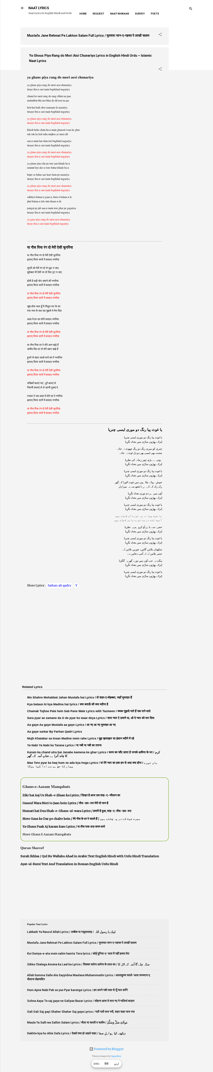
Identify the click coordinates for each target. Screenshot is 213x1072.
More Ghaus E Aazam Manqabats (46, 834)
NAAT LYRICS (38, 8)
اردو (116, 1064)
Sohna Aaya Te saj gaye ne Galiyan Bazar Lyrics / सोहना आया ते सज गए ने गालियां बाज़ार (80, 1001)
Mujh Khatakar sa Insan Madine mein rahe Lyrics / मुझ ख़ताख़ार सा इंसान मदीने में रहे (80, 738)
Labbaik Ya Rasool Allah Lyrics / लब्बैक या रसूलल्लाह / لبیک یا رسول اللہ (71, 932)
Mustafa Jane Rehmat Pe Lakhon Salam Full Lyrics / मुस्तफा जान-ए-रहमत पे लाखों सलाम (88, 35)
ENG (96, 1064)
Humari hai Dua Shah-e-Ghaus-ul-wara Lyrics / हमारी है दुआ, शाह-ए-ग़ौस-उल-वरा (76, 811)
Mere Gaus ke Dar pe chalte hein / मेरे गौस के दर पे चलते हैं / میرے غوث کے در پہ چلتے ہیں (81, 819)
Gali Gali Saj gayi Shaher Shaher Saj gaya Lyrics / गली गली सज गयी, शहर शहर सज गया (81, 1011)
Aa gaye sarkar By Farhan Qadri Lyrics (54, 731)
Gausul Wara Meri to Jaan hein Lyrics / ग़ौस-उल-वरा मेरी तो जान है (65, 803)
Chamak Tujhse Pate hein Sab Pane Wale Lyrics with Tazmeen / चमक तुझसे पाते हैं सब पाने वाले (88, 711)
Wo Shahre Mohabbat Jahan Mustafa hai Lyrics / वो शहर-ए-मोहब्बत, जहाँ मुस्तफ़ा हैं (79, 697)
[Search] (191, 9)
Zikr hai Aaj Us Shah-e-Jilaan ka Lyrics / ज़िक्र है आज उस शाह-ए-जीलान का (71, 795)
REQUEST (98, 13)
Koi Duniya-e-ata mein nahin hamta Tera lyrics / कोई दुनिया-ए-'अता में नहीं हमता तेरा (78, 953)
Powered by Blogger (108, 1049)
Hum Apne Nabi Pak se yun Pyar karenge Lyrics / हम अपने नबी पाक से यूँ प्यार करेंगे (77, 990)
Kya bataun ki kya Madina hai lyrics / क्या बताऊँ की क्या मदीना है (67, 704)
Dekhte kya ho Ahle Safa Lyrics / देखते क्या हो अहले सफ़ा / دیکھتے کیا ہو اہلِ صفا (76, 1033)
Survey (140, 13)
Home (83, 13)
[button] (160, 34)
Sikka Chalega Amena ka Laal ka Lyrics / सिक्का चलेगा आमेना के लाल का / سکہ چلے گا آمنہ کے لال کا (88, 964)
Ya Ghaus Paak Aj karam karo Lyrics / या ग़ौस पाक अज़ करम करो (63, 826)
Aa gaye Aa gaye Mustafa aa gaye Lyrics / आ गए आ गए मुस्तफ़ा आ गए (71, 724)
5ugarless (116, 1056)
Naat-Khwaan (119, 13)
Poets (155, 13)
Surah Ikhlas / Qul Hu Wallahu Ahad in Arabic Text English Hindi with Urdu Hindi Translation (89, 856)
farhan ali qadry (59, 585)
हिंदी (106, 1064)
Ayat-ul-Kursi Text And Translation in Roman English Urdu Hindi (69, 864)
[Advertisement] (182, 75)
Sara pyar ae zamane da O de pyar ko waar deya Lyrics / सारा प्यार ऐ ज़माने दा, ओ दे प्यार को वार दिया (90, 718)
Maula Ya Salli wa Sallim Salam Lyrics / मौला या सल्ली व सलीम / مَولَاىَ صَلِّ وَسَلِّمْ (77, 1022)
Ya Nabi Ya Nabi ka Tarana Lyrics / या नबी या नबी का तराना (64, 745)
